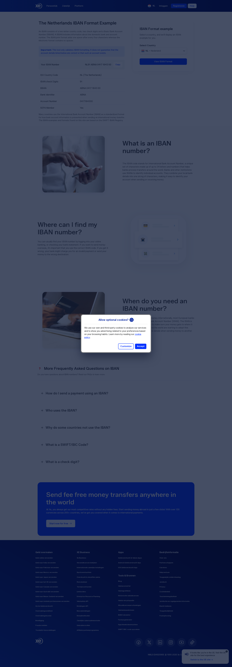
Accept (140, 346)
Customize (126, 346)
